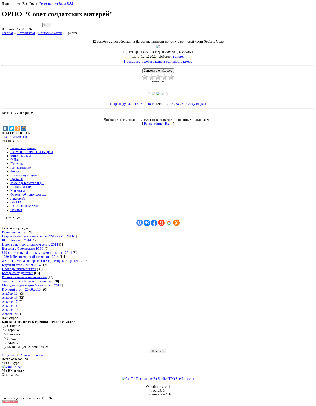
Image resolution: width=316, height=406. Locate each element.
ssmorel (178, 56)
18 (149, 104)
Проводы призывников (19, 269)
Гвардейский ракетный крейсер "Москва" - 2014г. (38, 236)
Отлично (13, 326)
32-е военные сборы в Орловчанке (27, 281)
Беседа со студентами (17, 273)
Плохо (11, 338)
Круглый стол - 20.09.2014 (21, 265)
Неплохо (13, 334)
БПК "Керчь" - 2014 (16, 240)
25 (181, 104)
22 (168, 104)
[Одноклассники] (17, 128)
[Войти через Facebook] (154, 223)
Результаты (10, 355)
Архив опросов (31, 355)
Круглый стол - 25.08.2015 (21, 289)
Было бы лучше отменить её (27, 347)
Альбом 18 (10, 306)
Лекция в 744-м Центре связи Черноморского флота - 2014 (45, 261)
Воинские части (50, 33)
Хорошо (13, 330)
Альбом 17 (10, 301)
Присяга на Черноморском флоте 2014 (30, 244)
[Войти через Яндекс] (161, 223)
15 (136, 104)
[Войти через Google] (169, 222)
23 (173, 104)
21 (164, 104)
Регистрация (48, 3)
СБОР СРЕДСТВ (14, 137)
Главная (7, 33)
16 (140, 104)
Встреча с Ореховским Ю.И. (23, 248)
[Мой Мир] (23, 128)
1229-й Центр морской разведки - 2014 (30, 256)
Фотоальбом (26, 33)
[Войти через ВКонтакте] (147, 223)
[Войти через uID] (139, 223)
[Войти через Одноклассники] (176, 223)
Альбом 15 (10, 293)
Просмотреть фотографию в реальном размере (158, 61)
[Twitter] (11, 128)
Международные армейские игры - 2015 (31, 285)
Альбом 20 (10, 314)
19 (153, 104)
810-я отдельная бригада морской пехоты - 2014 (37, 252)
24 (177, 104)
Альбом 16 (10, 297)
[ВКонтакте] (5, 128)
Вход (62, 3)
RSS (70, 3)
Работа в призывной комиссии (24, 277)
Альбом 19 (10, 310)
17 (145, 104)
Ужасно (12, 342)
